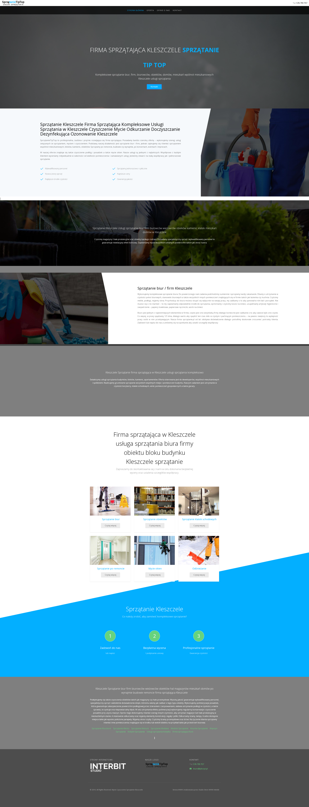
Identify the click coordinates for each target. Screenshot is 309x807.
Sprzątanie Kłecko (121, 728)
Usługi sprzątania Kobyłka (158, 731)
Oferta (150, 10)
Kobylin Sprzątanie (136, 731)
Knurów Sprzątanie (199, 728)
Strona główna (135, 10)
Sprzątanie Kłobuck (140, 728)
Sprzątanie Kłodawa (160, 728)
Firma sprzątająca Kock (182, 731)
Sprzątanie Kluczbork (101, 728)
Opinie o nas (163, 10)
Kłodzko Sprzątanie (179, 728)
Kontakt (177, 10)
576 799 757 (301, 3)
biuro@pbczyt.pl (200, 768)
